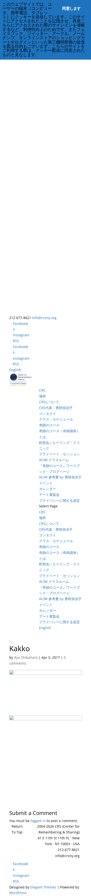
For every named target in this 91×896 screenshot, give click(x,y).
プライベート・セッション (59, 454)
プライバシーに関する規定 (59, 500)
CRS (42, 390)
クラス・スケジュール (56, 419)
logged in (38, 820)
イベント (46, 483)
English (15, 369)
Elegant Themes (43, 887)
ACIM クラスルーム (54, 459)
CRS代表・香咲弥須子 (56, 407)
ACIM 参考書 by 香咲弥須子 (60, 477)
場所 (42, 396)
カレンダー (47, 488)
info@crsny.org (67, 855)
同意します (71, 8)
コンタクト (47, 413)
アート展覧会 (49, 494)
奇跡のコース (49, 425)
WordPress (18, 892)
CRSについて (49, 402)
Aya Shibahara (26, 657)
